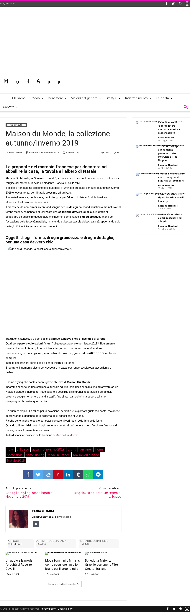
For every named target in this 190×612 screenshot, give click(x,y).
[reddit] (48, 474)
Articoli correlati (15, 542)
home (99, 449)
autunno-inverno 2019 (48, 449)
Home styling (16, 125)
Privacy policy (48, 608)
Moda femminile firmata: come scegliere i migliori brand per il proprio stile (62, 564)
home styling (35, 455)
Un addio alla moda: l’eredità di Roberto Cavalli (19, 564)
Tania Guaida (15, 152)
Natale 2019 (16, 460)
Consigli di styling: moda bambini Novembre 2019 (29, 492)
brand (72, 449)
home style (15, 455)
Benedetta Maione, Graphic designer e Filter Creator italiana (102, 564)
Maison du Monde (86, 455)
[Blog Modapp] (32, 75)
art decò (23, 449)
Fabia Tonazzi (166, 137)
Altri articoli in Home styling (93, 542)
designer (85, 449)
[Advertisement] (95, 42)
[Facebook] (166, 4)
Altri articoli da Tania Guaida (51, 542)
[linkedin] (68, 474)
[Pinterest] (180, 4)
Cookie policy (65, 608)
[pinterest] (58, 474)
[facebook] (28, 474)
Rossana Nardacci (168, 165)
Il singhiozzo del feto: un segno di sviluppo (96, 492)
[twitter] (38, 474)
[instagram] (187, 4)
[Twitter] (173, 4)
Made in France (58, 455)
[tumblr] (78, 474)
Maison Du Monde (66, 435)
